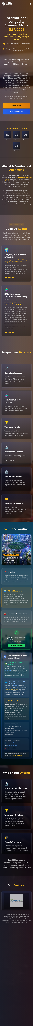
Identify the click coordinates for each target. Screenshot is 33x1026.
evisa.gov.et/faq (11, 743)
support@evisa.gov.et (12, 745)
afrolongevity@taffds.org (18, 755)
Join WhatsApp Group (16, 645)
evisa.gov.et (8, 670)
